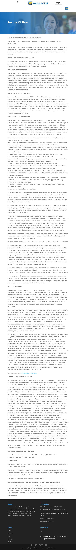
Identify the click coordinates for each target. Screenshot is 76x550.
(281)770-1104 (60, 509)
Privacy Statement (45, 536)
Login (58, 3)
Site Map (10, 542)
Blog (9, 536)
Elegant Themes (33, 548)
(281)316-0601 (58, 507)
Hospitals (10, 533)
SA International (50, 539)
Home (9, 530)
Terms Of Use (57, 536)
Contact (10, 539)
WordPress (52, 548)
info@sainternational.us (29, 373)
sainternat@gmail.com (47, 521)
